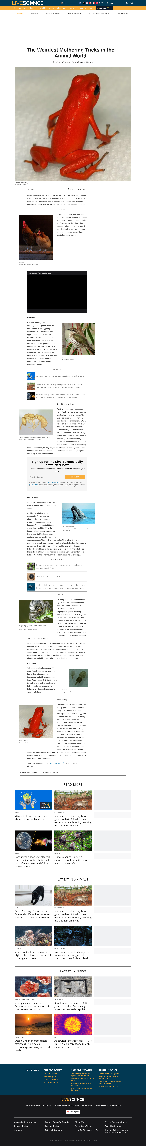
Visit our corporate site (111, 1105)
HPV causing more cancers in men (99, 13)
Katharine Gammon (63, 62)
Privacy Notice (33, 484)
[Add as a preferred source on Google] (73, 1112)
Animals (22, 8)
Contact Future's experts (57, 1122)
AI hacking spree (33, 13)
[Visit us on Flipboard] (94, 3)
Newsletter (83, 189)
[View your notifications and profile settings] (127, 3)
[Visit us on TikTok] (97, 3)
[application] (57, 292)
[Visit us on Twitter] (83, 3)
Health (42, 8)
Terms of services (53, 482)
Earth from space (50, 1077)
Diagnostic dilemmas (51, 1079)
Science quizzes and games (109, 1074)
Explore (92, 8)
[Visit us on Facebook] (80, 3)
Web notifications (114, 1126)
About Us (79, 1122)
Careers (18, 1130)
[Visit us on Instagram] (87, 3)
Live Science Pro (122, 13)
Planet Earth (62, 8)
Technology (81, 8)
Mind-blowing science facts (108, 1086)
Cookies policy (52, 1126)
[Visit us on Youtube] (90, 3)
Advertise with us (84, 1126)
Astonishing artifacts (51, 1082)
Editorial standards (54, 1130)
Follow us (72, 189)
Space (72, 8)
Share (32, 189)
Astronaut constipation (74, 13)
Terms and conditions (116, 1122)
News (91, 62)
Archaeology (32, 8)
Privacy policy (21, 1126)
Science (51, 8)
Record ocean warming (53, 13)
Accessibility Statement (25, 1122)
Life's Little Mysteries (57, 763)
